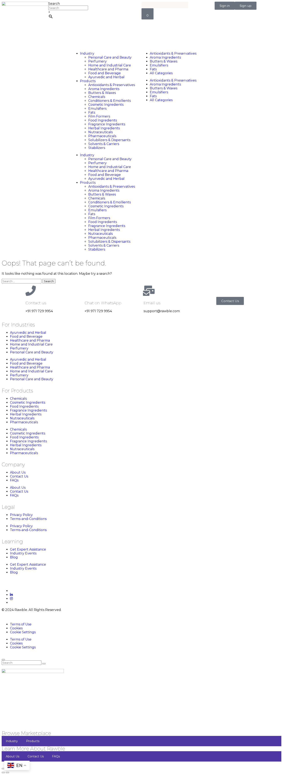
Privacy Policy (21, 515)
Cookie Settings (23, 632)
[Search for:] (22, 281)
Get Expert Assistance (28, 549)
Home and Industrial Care (109, 65)
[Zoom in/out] (3, 768)
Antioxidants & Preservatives (111, 85)
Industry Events (23, 553)
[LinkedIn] (11, 595)
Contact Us (19, 476)
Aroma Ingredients (103, 89)
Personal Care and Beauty (110, 57)
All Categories (161, 73)
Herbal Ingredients (104, 128)
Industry (87, 53)
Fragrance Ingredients (106, 124)
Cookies (16, 628)
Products (88, 81)
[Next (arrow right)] (7, 772)
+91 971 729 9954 (39, 311)
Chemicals (96, 97)
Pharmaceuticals (102, 136)
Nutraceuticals (100, 132)
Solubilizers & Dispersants (109, 140)
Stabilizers (96, 148)
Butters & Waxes (102, 93)
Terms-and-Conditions (28, 519)
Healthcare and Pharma (108, 69)
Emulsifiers (97, 108)
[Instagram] (11, 599)
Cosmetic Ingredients (105, 105)
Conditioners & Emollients (109, 101)
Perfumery (97, 61)
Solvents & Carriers (103, 144)
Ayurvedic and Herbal (106, 77)
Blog (14, 557)
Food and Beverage (104, 73)
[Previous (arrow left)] (3, 772)
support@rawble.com (162, 311)
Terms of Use (20, 624)
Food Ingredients (102, 120)
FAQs (14, 480)
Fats (91, 112)
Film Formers (99, 116)
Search (54, 4)
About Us (17, 472)
